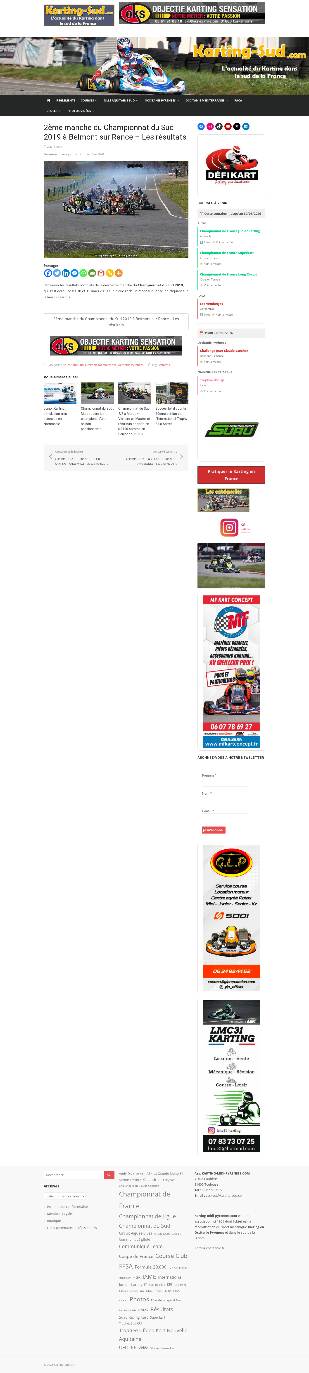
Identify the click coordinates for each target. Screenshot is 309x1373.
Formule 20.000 (150, 1267)
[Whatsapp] (83, 273)
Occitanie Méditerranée (204, 100)
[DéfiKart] (231, 165)
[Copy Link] (110, 273)
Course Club (171, 1255)
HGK (136, 1277)
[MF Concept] (231, 671)
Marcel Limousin (131, 1291)
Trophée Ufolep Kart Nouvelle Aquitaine (153, 1334)
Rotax (143, 1310)
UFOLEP (51, 111)
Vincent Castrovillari (163, 1348)
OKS (176, 1290)
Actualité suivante (151, 458)
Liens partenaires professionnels (72, 1228)
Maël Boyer (154, 1291)
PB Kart (123, 1300)
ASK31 (140, 1174)
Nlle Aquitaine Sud (119, 100)
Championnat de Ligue (147, 1216)
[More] (119, 273)
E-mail (208, 811)
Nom (207, 793)
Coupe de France (136, 1256)
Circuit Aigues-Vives (135, 1233)
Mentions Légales (60, 1213)
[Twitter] (57, 273)
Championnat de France (144, 1199)
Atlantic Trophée (130, 1180)
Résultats (163, 365)
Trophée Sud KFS (130, 1323)
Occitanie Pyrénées (160, 100)
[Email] (92, 273)
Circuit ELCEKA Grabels (167, 1233)
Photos (139, 1299)
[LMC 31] (231, 1076)
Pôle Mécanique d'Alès (166, 1300)
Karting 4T (139, 1284)
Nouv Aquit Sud (73, 365)
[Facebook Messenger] (74, 273)
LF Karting (180, 1284)
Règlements (65, 100)
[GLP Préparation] (231, 918)
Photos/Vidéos (79, 111)
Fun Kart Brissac (178, 1267)
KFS (170, 1284)
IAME (149, 1276)
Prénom (209, 775)
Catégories (169, 1180)
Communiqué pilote (134, 1239)
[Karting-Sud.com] (154, 66)
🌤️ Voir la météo (222, 242)
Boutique (54, 1220)
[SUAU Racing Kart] (231, 430)
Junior (124, 1284)
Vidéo (143, 1347)
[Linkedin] (66, 273)
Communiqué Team (141, 1246)
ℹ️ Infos (205, 242)
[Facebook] (48, 273)
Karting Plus (157, 1285)
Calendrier (152, 1179)
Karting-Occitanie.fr (209, 1248)
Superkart (157, 1317)
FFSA (126, 1266)
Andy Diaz (126, 1173)
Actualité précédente (81, 458)
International (170, 1277)
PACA (238, 100)
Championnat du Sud (144, 1225)
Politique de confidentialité (67, 1206)
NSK (168, 1291)
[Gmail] (101, 273)
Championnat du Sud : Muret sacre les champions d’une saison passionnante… (97, 418)
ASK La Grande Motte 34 (165, 1173)
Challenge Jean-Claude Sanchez (139, 1186)
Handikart (125, 1277)
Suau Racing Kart (133, 1317)
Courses (87, 100)
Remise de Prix (127, 1310)
